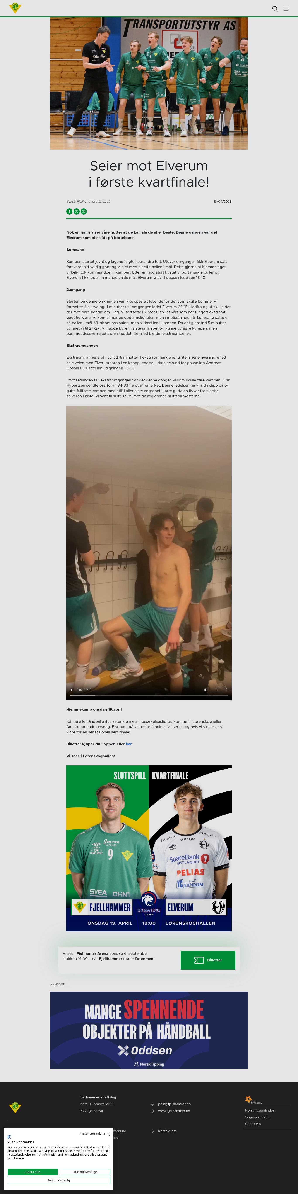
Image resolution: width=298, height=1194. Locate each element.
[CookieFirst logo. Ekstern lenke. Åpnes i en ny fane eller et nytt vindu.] (9, 1137)
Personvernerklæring (95, 1133)
